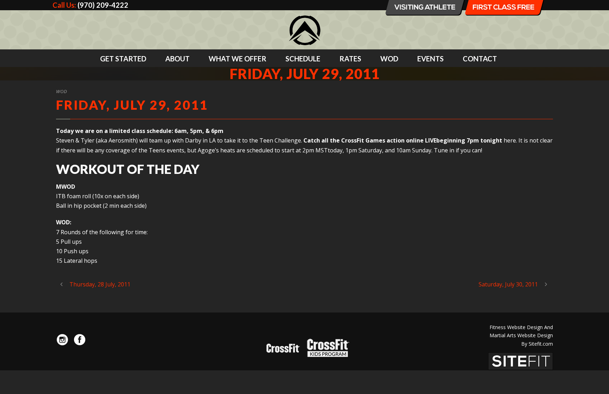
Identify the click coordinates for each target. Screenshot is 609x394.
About (177, 58)
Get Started (123, 58)
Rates (350, 58)
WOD (389, 58)
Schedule (302, 58)
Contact (480, 58)
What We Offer (237, 58)
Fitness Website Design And (521, 327)
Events (430, 58)
